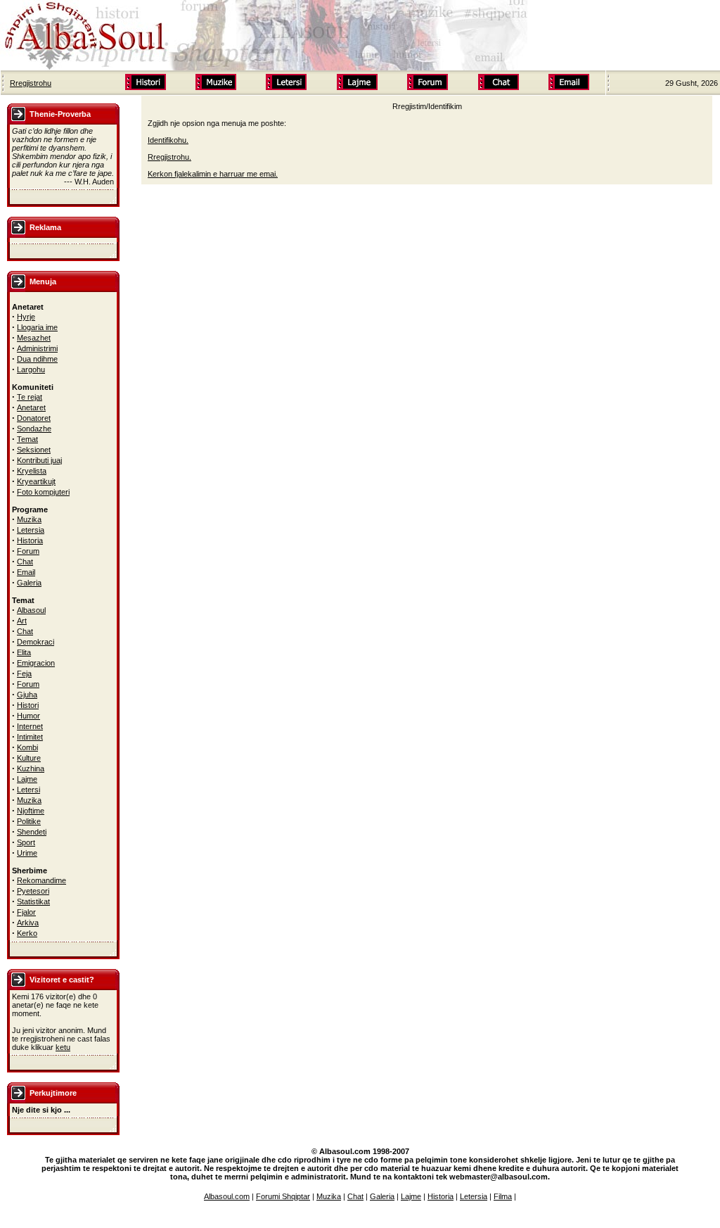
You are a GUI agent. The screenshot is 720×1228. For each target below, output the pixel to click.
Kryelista (31, 471)
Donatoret (34, 418)
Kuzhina (30, 768)
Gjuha (27, 694)
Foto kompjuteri (43, 492)
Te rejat (29, 397)
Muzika (29, 519)
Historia (30, 540)
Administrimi (37, 348)
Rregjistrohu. (169, 157)
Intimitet (30, 737)
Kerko (27, 933)
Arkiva (28, 922)
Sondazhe (34, 428)
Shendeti (31, 832)
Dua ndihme (37, 359)
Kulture (29, 758)
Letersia (30, 530)
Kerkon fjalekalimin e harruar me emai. (213, 174)
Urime (27, 853)
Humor (28, 715)
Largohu (31, 369)
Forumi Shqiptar (283, 1196)
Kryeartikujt (36, 481)
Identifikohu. (168, 140)
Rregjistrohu (30, 83)
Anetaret (31, 407)
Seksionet (34, 449)
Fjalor (26, 912)
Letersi (28, 789)
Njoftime (30, 810)
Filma (503, 1196)
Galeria (29, 582)
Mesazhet (34, 338)
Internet (30, 726)
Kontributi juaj (39, 460)
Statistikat (33, 901)
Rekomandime (41, 880)
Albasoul (31, 610)
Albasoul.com (227, 1196)
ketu (63, 1047)
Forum (28, 551)
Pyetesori (33, 891)
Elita (24, 652)
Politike (29, 821)
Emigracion (36, 663)
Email (26, 572)
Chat (25, 561)
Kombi (27, 747)
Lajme (27, 779)
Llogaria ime (37, 327)
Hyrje (26, 316)
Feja (24, 673)
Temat (27, 439)
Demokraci (35, 642)
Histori (28, 705)
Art (22, 620)
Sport (26, 842)
